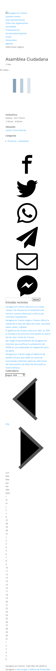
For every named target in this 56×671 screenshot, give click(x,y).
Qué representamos (15, 20)
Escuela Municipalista (16, 33)
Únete (8, 36)
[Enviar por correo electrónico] (28, 261)
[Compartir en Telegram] (28, 237)
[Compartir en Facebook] (28, 164)
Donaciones (11, 40)
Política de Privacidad (40, 669)
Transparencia (13, 30)
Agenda (9, 43)
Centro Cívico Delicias (16, 130)
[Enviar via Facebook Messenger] (28, 285)
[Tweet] (28, 188)
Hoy (7, 424)
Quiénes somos (13, 16)
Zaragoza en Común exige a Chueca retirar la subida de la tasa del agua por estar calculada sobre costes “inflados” (28, 323)
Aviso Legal (22, 669)
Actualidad (11, 26)
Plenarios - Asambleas (18, 141)
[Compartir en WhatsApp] (28, 212)
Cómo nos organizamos (17, 23)
